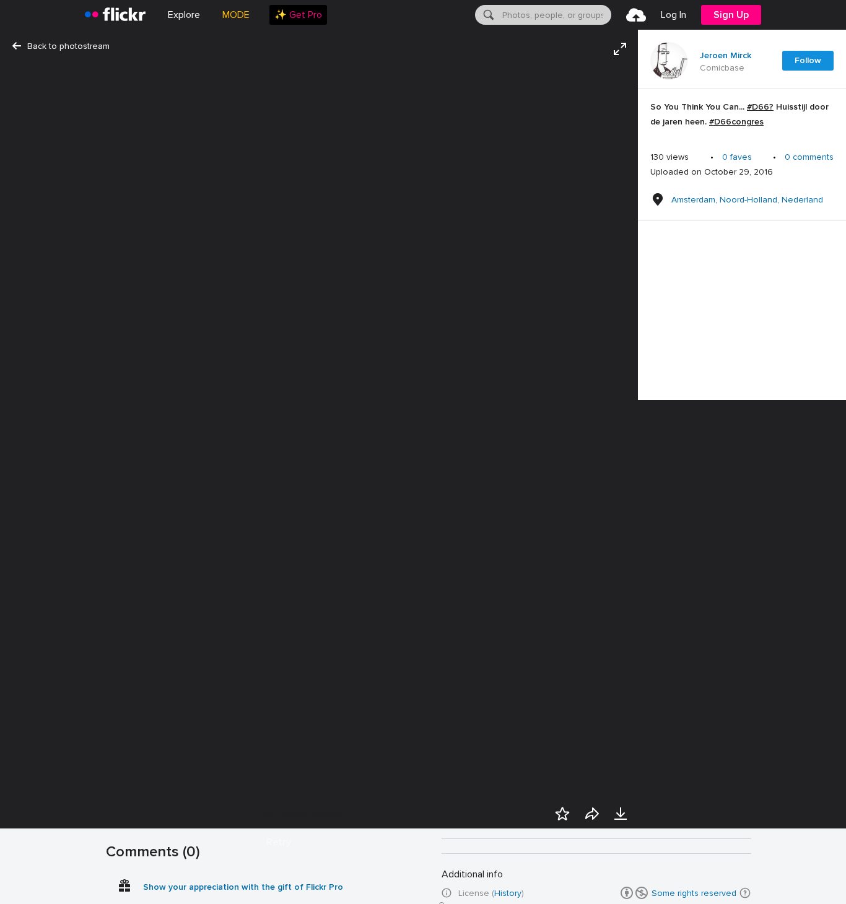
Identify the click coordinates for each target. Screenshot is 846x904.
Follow (808, 60)
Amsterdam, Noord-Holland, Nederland (747, 199)
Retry (278, 842)
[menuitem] (298, 15)
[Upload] (636, 15)
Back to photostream (68, 46)
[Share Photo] (592, 813)
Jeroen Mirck (725, 55)
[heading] (115, 15)
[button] (745, 893)
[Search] (487, 15)
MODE (236, 15)
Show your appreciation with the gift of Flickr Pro (243, 887)
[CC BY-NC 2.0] (634, 892)
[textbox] (555, 15)
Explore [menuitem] (184, 15)
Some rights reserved (694, 893)
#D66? (760, 107)
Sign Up (731, 15)
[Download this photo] (620, 814)
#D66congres (736, 121)
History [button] (507, 893)
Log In (673, 15)
